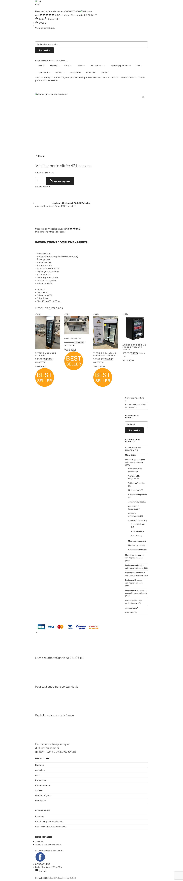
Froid (66, 66)
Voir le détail (41, 366)
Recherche (44, 50)
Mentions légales (43, 795)
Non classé (129, 612)
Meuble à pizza (134, 490)
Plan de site (40, 800)
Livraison (39, 816)
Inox (138, 66)
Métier (127, 455)
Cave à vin (135, 536)
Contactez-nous (42, 785)
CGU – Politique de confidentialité (50, 826)
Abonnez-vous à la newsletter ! (49, 850)
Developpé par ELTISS (67, 878)
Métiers (53, 66)
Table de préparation (136, 483)
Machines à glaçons (136, 541)
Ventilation (43, 72)
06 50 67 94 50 (42, 864)
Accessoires (75, 72)
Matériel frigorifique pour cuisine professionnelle (76, 77)
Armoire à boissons (109, 77)
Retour (39, 156)
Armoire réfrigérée (135, 502)
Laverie (58, 72)
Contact (104, 72)
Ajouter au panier (60, 181)
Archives (39, 790)
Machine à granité (135, 545)
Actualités (90, 72)
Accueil (41, 66)
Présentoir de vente (136, 550)
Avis (37, 775)
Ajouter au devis (42, 186)
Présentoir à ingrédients (137, 495)
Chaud (80, 66)
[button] (143, 97)
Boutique (48, 77)
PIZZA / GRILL (96, 66)
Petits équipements (119, 66)
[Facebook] (40, 861)
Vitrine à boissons (128, 77)
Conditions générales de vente (49, 821)
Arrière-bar (135, 531)
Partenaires (40, 780)
